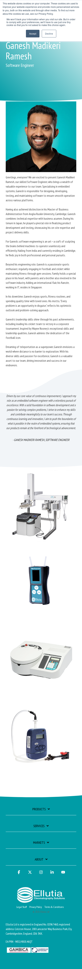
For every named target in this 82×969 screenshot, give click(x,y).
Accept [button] (32, 33)
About (39, 859)
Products (39, 809)
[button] (18, 873)
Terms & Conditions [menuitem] (54, 907)
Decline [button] (49, 33)
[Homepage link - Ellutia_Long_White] (41, 900)
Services (39, 826)
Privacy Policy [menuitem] (35, 907)
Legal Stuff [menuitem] (21, 907)
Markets (39, 842)
